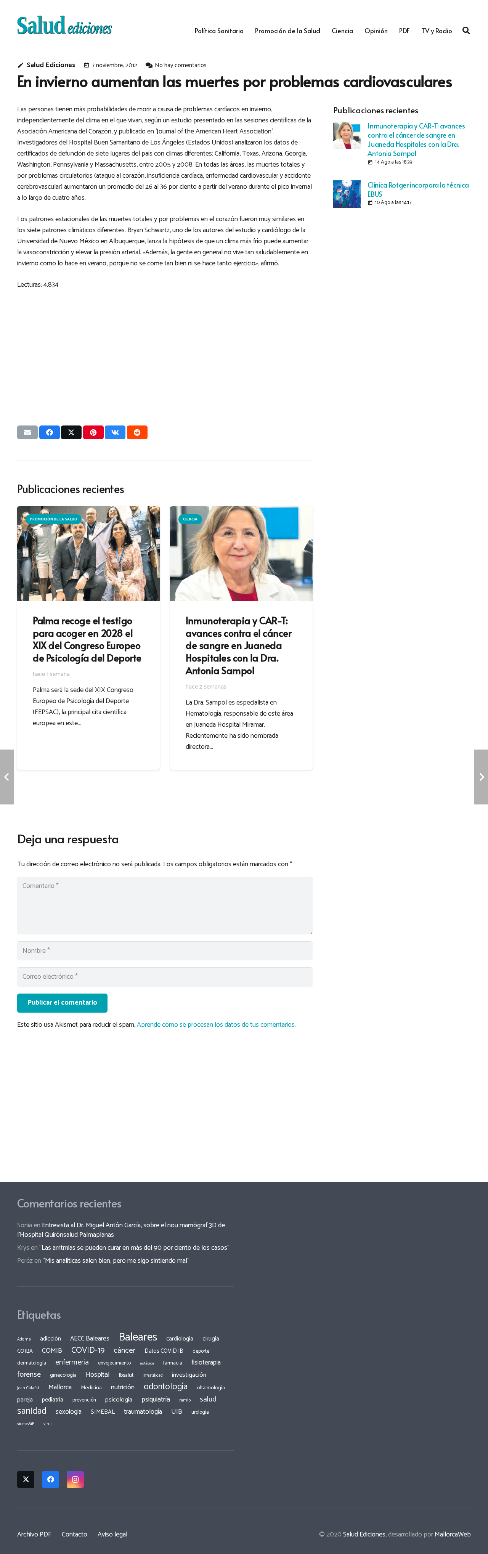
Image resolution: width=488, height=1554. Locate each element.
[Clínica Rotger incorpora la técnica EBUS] (347, 194)
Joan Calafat (28, 1388)
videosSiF (25, 1424)
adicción (50, 1339)
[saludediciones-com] (64, 24)
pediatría (52, 1400)
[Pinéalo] (93, 432)
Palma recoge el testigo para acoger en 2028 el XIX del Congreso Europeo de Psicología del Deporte (87, 638)
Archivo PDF (34, 1534)
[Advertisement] (165, 350)
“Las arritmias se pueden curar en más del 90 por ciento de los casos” (134, 1248)
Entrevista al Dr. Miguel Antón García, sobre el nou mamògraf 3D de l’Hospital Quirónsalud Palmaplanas (121, 1230)
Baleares (138, 1337)
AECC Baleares (89, 1338)
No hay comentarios (181, 65)
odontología (166, 1387)
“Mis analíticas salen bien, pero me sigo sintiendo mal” (116, 1261)
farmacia (172, 1363)
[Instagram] (75, 1479)
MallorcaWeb (453, 1534)
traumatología (143, 1412)
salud (208, 1399)
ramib (185, 1400)
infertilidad (153, 1375)
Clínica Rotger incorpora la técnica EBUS (418, 189)
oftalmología (211, 1387)
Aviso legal (112, 1534)
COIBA (25, 1351)
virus (48, 1424)
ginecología (63, 1375)
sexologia (69, 1411)
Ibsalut (126, 1375)
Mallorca (60, 1387)
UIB (176, 1411)
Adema (24, 1339)
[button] (466, 30)
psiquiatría (155, 1399)
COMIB (52, 1351)
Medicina (91, 1387)
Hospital (98, 1375)
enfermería (72, 1362)
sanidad (32, 1411)
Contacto (74, 1534)
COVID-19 (87, 1350)
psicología (118, 1400)
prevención (84, 1400)
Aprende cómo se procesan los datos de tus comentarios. (216, 1025)
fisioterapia (206, 1362)
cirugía (210, 1339)
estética (147, 1363)
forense (29, 1374)
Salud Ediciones (51, 65)
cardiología (179, 1339)
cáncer (124, 1350)
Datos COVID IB (163, 1351)
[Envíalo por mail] (27, 432)
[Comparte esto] (49, 432)
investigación (189, 1375)
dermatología (31, 1363)
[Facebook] (50, 1479)
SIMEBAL (103, 1412)
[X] (25, 1479)
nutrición (123, 1387)
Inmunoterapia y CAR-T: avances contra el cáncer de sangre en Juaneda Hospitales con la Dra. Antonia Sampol (416, 139)
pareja (25, 1400)
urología (200, 1412)
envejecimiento (114, 1363)
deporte (201, 1351)
